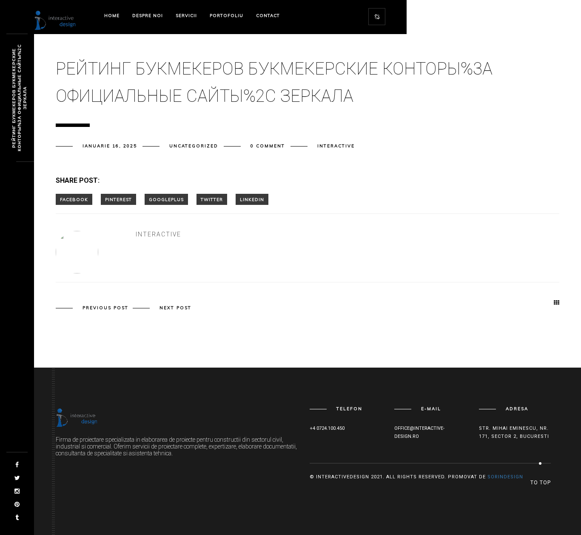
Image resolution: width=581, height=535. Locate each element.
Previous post (105, 308)
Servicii (186, 15)
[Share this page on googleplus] (166, 199)
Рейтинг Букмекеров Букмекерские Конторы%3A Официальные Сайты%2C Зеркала (19, 98)
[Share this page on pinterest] (118, 199)
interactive (336, 146)
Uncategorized (193, 146)
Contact (268, 15)
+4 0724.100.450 (327, 428)
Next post (175, 308)
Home (112, 15)
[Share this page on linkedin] (252, 199)
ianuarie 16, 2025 (110, 146)
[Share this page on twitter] (212, 199)
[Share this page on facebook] (74, 199)
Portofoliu (226, 15)
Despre (147, 15)
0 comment (268, 146)
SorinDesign (505, 477)
